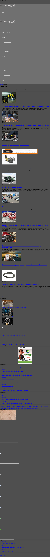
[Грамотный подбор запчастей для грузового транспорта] (7, 315)
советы (32, 408)
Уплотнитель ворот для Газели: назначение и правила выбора (20, 284)
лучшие (36, 406)
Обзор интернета (7, 75)
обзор (42, 406)
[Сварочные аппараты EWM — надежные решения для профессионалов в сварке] (9, 102)
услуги (37, 408)
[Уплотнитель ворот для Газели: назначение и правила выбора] (9, 280)
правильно (14, 408)
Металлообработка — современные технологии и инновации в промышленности (26, 125)
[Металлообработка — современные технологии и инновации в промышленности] (10, 121)
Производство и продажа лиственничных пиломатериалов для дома (14, 307)
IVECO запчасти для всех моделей (12, 187)
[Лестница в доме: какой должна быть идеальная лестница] (7, 517)
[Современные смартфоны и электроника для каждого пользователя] (7, 334)
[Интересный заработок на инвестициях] (8, 495)
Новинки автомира (6, 32)
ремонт (27, 408)
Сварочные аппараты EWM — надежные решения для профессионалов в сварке (26, 106)
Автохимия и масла (7, 42)
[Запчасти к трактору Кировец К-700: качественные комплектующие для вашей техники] (9, 221)
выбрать (28, 406)
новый (39, 406)
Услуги (3, 56)
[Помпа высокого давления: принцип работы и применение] (9, 164)
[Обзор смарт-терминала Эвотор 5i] (9, 473)
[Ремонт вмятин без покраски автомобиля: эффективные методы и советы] (9, 452)
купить (34, 406)
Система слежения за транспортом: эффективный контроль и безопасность (24, 265)
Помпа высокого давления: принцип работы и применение (19, 168)
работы (25, 408)
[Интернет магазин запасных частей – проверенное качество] (7, 539)
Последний (4, 296)
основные (2, 408)
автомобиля (13, 406)
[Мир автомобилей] (7, 6)
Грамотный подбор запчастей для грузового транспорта (12, 316)
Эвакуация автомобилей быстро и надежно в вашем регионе (13, 344)
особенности (8, 408)
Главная (1, 84)
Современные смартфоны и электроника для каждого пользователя (14, 335)
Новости (4, 46)
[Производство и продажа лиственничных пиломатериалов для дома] (7, 306)
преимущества (19, 408)
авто (2, 406)
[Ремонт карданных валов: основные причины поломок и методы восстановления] (9, 242)
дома (32, 406)
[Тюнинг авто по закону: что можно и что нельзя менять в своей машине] (9, 528)
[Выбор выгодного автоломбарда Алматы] (7, 484)
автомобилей (6, 406)
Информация (6, 51)
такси (35, 408)
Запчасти (4, 37)
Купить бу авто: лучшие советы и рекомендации (16, 206)
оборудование (45, 406)
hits (0, 406)
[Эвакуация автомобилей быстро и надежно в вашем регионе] (7, 343)
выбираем (21, 406)
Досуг (5, 70)
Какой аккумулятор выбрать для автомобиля (15, 145)
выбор (24, 406)
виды (17, 406)
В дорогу (5, 65)
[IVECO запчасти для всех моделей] (9, 183)
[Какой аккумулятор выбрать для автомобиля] (10, 141)
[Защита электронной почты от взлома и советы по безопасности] (7, 325)
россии (30, 408)
